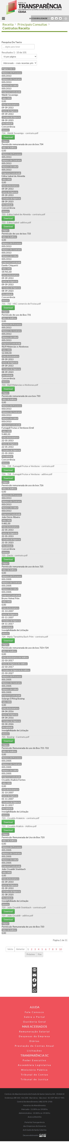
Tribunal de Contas (34, 1074)
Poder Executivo (34, 1060)
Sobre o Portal (34, 1017)
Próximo (31, 954)
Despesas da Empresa (34, 1036)
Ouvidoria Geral (34, 1021)
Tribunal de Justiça (34, 1079)
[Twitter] (34, 985)
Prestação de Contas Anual (34, 1045)
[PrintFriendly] (34, 969)
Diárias (35, 1041)
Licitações (34, 1050)
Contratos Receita (16, 28)
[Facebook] (34, 980)
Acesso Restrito (34, 1117)
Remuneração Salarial (34, 1031)
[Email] (34, 975)
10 (60, 949)
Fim (39, 954)
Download (8, 137)
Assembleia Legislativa (34, 1065)
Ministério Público (34, 1069)
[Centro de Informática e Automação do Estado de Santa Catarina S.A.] (42, 1135)
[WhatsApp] (34, 990)
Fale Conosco (34, 1012)
